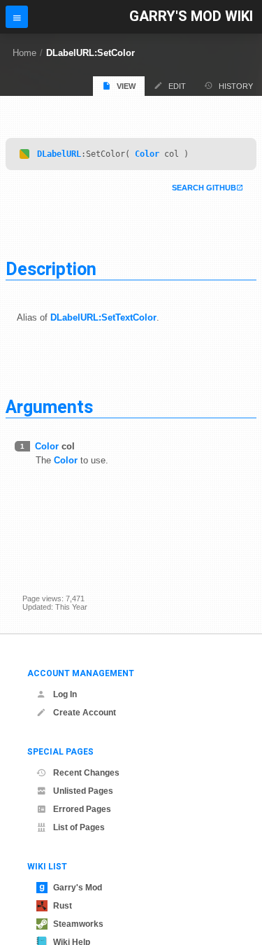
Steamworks (78, 924)
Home (24, 53)
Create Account (84, 713)
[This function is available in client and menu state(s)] (24, 154)
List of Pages (79, 827)
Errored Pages (82, 809)
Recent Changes (86, 773)
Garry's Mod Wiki (191, 16)
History (236, 86)
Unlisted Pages (83, 791)
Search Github (204, 187)
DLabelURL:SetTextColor (103, 317)
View (126, 86)
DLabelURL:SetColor (90, 53)
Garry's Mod (77, 887)
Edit (177, 86)
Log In (65, 694)
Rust (62, 906)
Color (147, 154)
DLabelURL (59, 154)
